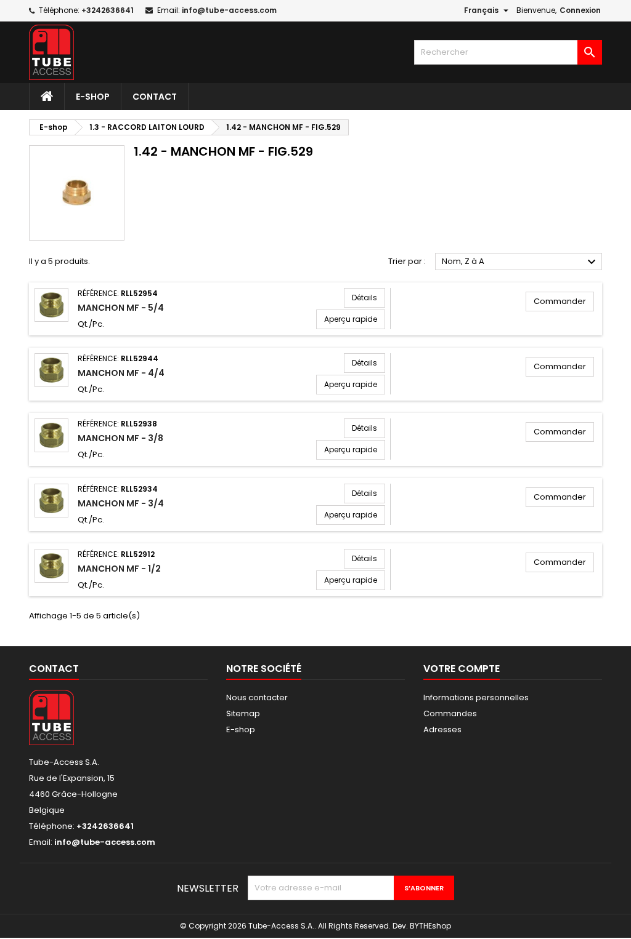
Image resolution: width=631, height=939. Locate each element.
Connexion (580, 10)
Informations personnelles (476, 697)
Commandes (450, 713)
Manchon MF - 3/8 (120, 438)
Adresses (442, 729)
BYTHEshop (430, 926)
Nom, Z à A (520, 262)
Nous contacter (257, 697)
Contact (154, 96)
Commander (560, 301)
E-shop (93, 96)
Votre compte (461, 668)
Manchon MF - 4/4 (121, 373)
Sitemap (243, 713)
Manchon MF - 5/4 (121, 308)
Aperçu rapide (350, 319)
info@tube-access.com (229, 10)
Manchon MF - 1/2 (119, 568)
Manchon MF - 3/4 (121, 503)
